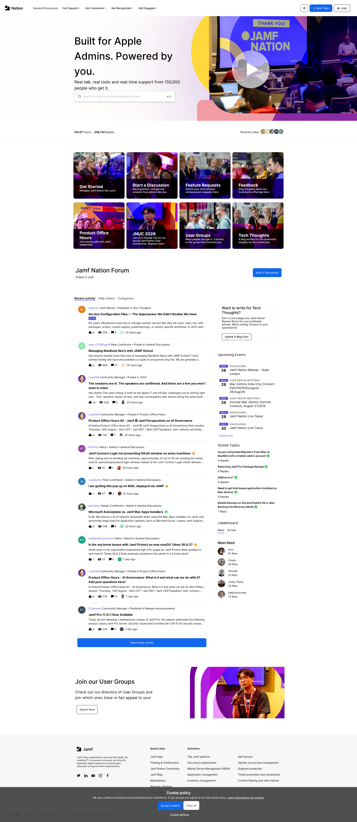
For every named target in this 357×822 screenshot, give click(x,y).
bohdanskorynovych (101, 538)
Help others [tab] (106, 298)
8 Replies (223, 471)
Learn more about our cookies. (245, 797)
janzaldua (94, 505)
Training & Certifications (164, 762)
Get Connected (94, 8)
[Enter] (77, 96)
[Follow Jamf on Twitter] (79, 775)
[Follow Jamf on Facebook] (108, 775)
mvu (230, 549)
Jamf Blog (156, 774)
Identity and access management (258, 762)
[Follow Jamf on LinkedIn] (86, 775)
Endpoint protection (250, 768)
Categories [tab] (126, 298)
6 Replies (223, 482)
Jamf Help (156, 756)
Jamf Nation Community (165, 768)
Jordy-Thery (235, 581)
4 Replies (223, 460)
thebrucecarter (237, 592)
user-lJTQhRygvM (99, 344)
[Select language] (304, 8)
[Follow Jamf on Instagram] (100, 775)
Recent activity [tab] (84, 298)
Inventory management (201, 780)
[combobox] (124, 96)
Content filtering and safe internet (258, 780)
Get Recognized (121, 8)
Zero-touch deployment (201, 762)
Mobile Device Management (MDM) (208, 768)
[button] (178, 814)
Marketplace (157, 780)
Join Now (101, 714)
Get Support (70, 8)
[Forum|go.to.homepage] (14, 8)
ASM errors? (226, 477)
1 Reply (222, 511)
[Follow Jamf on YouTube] (93, 775)
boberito (94, 307)
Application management (202, 774)
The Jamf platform (198, 756)
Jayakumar (95, 479)
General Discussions (45, 8)
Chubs (232, 560)
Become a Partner (161, 786)
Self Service (245, 756)
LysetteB (94, 377)
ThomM (232, 571)
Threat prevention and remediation (259, 774)
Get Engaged (147, 8)
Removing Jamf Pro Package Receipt (241, 466)
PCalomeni (95, 608)
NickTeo (93, 447)
